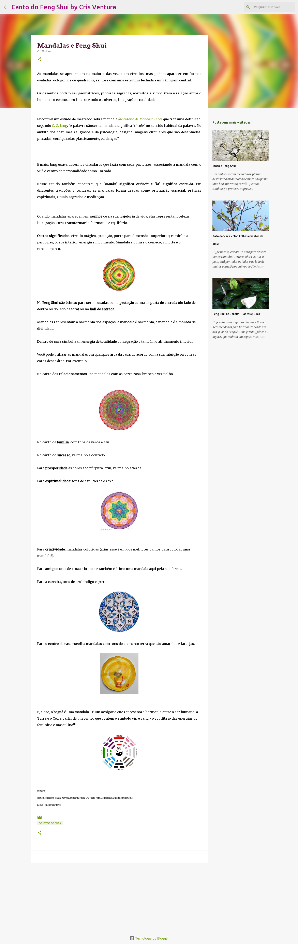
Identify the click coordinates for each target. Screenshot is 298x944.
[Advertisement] (119, 897)
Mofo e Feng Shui (224, 165)
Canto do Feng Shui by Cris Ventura (63, 7)
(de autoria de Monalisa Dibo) (140, 119)
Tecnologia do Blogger (151, 938)
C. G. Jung (59, 126)
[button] (39, 59)
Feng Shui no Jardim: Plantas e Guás (236, 314)
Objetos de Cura (50, 823)
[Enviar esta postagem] (39, 818)
